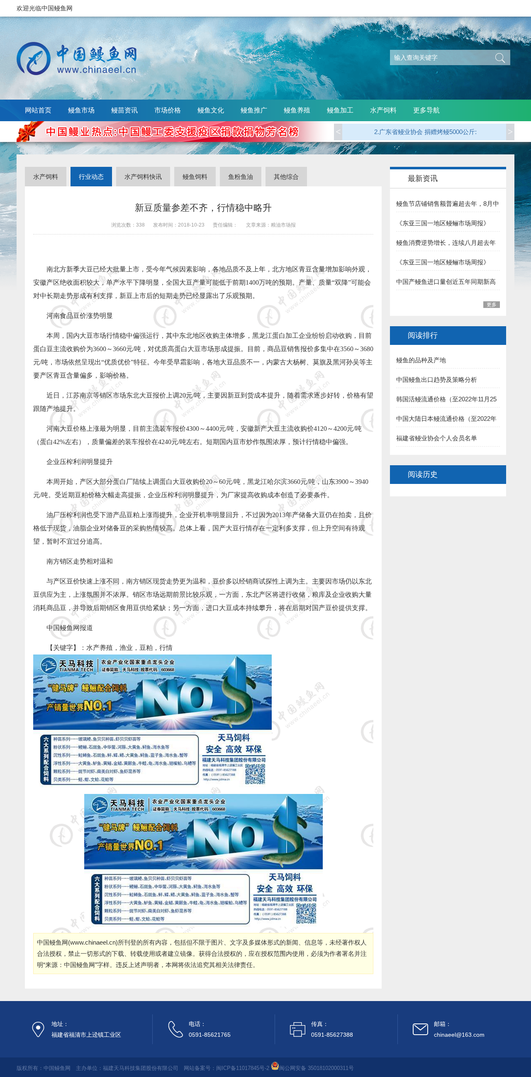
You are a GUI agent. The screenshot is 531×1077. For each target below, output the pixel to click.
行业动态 (91, 176)
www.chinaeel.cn (93, 942)
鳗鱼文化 (210, 110)
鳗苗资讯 (124, 110)
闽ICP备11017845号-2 (242, 1068)
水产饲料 (383, 110)
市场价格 (167, 110)
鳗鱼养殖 (297, 110)
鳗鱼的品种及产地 (421, 360)
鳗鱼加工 (340, 110)
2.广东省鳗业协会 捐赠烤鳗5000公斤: (425, 125)
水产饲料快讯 (143, 176)
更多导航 (426, 110)
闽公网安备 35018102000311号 (316, 1068)
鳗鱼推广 (254, 110)
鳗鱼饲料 (195, 176)
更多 (492, 305)
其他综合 (286, 176)
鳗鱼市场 (81, 110)
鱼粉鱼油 (240, 176)
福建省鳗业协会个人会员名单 (436, 438)
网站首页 (38, 110)
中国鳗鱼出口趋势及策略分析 (436, 379)
